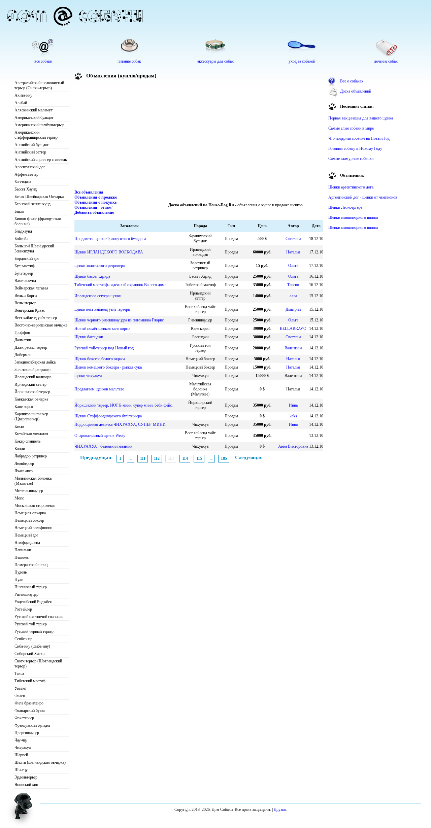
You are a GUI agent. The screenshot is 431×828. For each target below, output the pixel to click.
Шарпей (21, 755)
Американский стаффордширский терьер (36, 135)
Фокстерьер (24, 718)
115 (199, 458)
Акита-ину (23, 95)
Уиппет (20, 688)
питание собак (129, 61)
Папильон (22, 550)
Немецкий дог (26, 535)
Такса (19, 673)
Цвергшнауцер (26, 732)
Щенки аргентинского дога (350, 187)
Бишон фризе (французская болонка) (37, 221)
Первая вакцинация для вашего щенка (360, 118)
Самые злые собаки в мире (351, 128)
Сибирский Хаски (29, 653)
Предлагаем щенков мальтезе (99, 389)
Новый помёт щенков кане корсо (102, 328)
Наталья (293, 252)
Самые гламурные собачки (350, 158)
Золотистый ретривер (32, 369)
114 (185, 458)
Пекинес (21, 557)
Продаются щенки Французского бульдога (110, 238)
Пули (18, 579)
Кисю (19, 426)
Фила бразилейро (28, 703)
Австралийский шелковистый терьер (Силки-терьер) (39, 85)
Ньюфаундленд (27, 542)
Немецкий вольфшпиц (33, 527)
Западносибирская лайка (35, 362)
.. (131, 458)
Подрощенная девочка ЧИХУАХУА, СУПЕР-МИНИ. (120, 424)
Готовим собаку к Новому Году (355, 148)
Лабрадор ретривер (30, 456)
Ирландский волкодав (33, 377)
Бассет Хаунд (25, 189)
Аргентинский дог (29, 167)
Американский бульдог (34, 117)
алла (293, 296)
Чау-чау (20, 740)
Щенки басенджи (88, 337)
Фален (19, 695)
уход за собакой (302, 61)
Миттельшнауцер (28, 490)
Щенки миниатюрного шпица (353, 217)
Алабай (20, 102)
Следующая (249, 457)
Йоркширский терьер (32, 391)
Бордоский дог (26, 258)
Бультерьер (23, 273)
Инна (293, 405)
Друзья (280, 809)
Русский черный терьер (34, 631)
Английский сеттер (30, 152)
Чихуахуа (22, 747)
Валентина (293, 348)
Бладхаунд (23, 231)
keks (293, 416)
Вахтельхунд (25, 280)
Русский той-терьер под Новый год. (104, 348)
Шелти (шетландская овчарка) (40, 762)
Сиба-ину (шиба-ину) (32, 646)
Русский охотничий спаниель (38, 616)
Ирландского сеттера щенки (97, 296)
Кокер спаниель (27, 441)
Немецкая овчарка (30, 513)
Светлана (293, 238)
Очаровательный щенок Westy (99, 435)
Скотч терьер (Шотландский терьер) (38, 663)
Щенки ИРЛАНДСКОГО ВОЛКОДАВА (108, 252)
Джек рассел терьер (30, 347)
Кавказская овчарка (31, 399)
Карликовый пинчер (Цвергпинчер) (31, 416)
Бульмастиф (24, 266)
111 (142, 458)
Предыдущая (95, 457)
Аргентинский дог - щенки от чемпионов (362, 197)
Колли (19, 448)
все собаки (43, 61)
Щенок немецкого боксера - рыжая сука (108, 367)
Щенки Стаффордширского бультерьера (108, 416)
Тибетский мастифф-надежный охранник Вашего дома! (121, 284)
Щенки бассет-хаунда (92, 276)
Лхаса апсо (23, 471)
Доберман (22, 354)
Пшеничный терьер (30, 587)
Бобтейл (21, 238)
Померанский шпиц (30, 564)
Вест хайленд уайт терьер (35, 317)
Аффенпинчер (26, 174)
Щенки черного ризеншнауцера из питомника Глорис (119, 320)
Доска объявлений (355, 91)
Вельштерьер (25, 303)
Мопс (19, 498)
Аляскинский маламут (33, 110)
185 (224, 458)
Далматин (22, 340)
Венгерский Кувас (29, 310)
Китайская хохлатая (31, 434)
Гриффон (22, 332)
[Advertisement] (199, 136)
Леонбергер (24, 463)
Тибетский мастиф (29, 681)
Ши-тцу (21, 769)
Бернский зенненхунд (32, 204)
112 (157, 458)
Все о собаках (351, 81)
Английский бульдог (31, 144)
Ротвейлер (23, 609)
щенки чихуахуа (88, 375)
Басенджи (22, 181)
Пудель (20, 572)
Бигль (19, 211)
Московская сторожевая (35, 505)
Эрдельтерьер (25, 777)
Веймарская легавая (31, 288)
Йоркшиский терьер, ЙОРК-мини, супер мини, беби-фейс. (123, 405)
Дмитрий (293, 309)
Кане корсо (23, 406)
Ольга (293, 265)
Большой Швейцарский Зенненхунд (34, 248)
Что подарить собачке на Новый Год (359, 138)
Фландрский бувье (29, 710)
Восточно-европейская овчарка (40, 325)
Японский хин (26, 784)
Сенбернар (23, 638)
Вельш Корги (25, 295)
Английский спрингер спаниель (40, 159)
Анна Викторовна (293, 446)
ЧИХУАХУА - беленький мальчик (103, 446)
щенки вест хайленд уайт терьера (102, 309)
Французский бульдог (32, 725)
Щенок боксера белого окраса (99, 358)
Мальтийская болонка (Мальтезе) (33, 481)
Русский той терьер (30, 624)
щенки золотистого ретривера (99, 265)
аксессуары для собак (215, 61)
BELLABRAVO (293, 328)
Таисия (293, 284)
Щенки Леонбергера (345, 207)
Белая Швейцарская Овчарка (39, 196)
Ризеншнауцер (26, 594)
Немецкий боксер (29, 520)
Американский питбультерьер (39, 125)
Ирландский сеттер (30, 384)
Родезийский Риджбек (33, 601)
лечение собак (386, 61)
